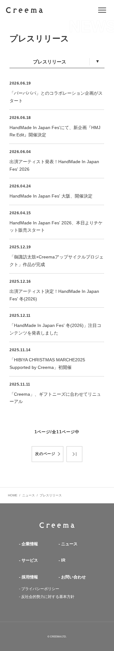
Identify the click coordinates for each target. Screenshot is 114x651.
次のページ (45, 454)
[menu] (102, 10)
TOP (57, 525)
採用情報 (30, 577)
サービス (30, 560)
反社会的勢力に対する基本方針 (47, 597)
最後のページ (74, 454)
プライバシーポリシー (40, 589)
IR (63, 560)
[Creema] (24, 10)
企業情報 (30, 544)
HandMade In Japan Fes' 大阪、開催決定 (51, 195)
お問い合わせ (73, 577)
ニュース (28, 495)
